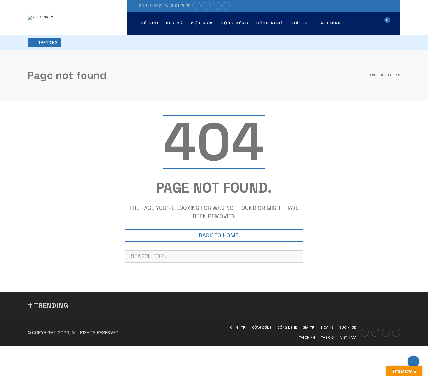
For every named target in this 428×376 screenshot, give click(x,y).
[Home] (359, 75)
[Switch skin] (355, 23)
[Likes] (196, 6)
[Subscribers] (206, 6)
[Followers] (217, 6)
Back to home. (219, 235)
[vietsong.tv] (40, 17)
